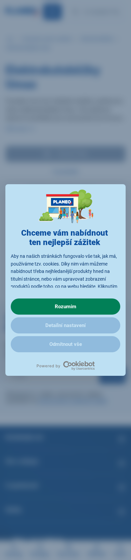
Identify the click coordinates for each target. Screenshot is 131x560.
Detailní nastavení (65, 325)
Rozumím (65, 307)
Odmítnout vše (65, 344)
